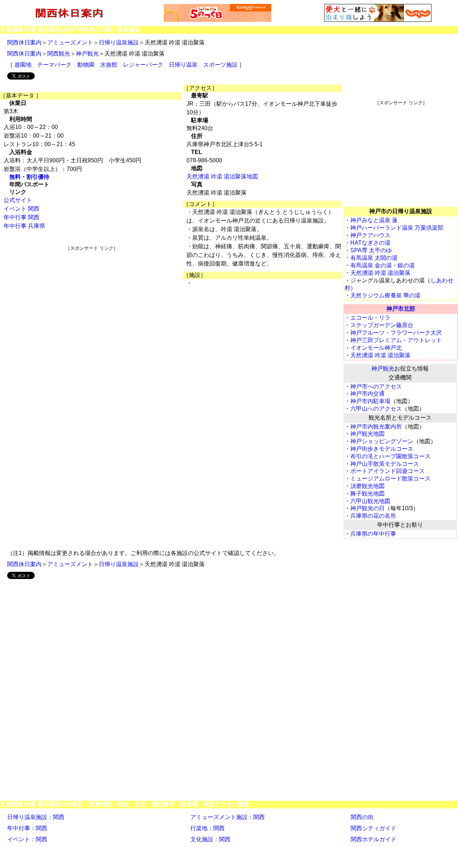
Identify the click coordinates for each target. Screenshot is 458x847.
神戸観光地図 (367, 434)
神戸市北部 (400, 309)
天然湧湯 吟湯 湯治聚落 (380, 273)
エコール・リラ (370, 318)
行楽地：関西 (207, 828)
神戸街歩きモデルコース (381, 449)
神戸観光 (87, 54)
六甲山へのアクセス (376, 409)
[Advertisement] (91, 302)
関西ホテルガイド (373, 839)
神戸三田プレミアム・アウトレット (396, 340)
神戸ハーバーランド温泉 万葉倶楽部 (396, 228)
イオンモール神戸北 (376, 348)
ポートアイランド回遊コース (387, 471)
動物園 (85, 65)
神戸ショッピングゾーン (381, 441)
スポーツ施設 (220, 65)
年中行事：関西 (27, 828)
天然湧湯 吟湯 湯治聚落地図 (222, 176)
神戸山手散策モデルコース (384, 464)
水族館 (108, 65)
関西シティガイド (373, 828)
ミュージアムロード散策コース (390, 478)
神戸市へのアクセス (376, 386)
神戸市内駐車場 (370, 401)
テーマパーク (54, 65)
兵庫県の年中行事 (373, 534)
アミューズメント (70, 42)
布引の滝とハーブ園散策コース (390, 456)
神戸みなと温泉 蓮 (374, 220)
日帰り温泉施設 (119, 42)
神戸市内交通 (367, 394)
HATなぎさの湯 (370, 243)
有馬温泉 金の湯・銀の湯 (382, 265)
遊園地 (22, 65)
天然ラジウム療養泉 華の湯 (385, 295)
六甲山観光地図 (370, 501)
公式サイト (18, 200)
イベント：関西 (27, 839)
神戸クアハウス (370, 235)
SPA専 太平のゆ (371, 250)
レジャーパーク (143, 65)
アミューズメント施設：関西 (227, 817)
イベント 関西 (21, 209)
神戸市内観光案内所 (376, 427)
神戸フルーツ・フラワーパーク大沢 (396, 333)
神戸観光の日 (367, 508)
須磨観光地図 (367, 486)
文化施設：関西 (210, 839)
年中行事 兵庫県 (24, 226)
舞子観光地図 (367, 494)
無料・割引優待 (29, 177)
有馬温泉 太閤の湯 (374, 258)
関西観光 (58, 54)
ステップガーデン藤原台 (381, 325)
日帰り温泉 (183, 65)
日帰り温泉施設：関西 (35, 817)
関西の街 (362, 817)
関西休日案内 (24, 42)
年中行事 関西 (21, 217)
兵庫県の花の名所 (373, 516)
